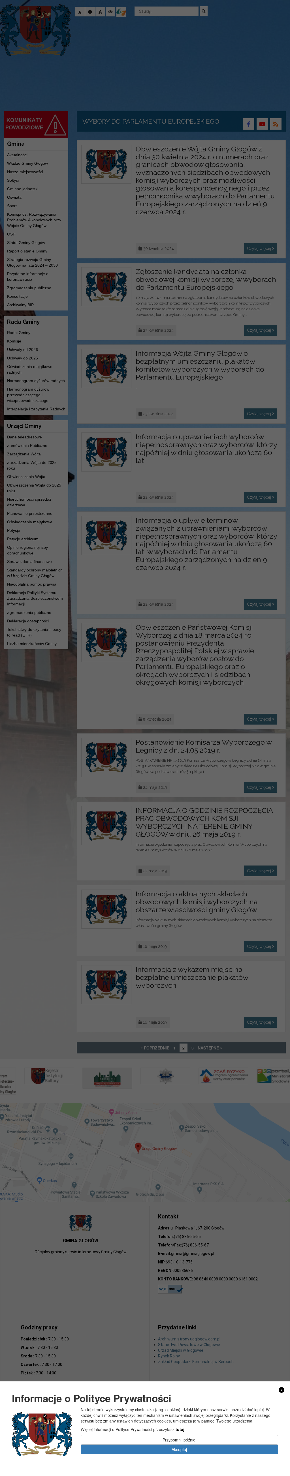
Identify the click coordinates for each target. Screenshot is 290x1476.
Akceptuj (179, 1449)
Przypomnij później (179, 1440)
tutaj (180, 1429)
